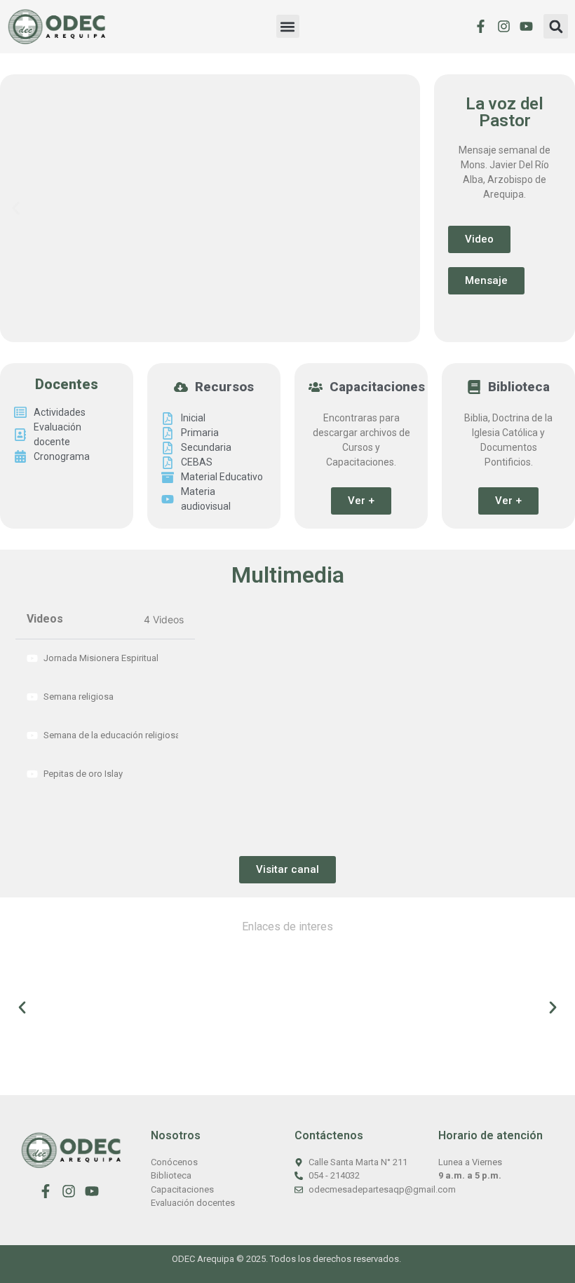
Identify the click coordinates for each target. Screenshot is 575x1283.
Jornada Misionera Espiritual (100, 658)
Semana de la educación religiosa (110, 735)
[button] (287, 26)
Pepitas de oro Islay (83, 773)
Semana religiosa (78, 696)
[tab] (105, 658)
